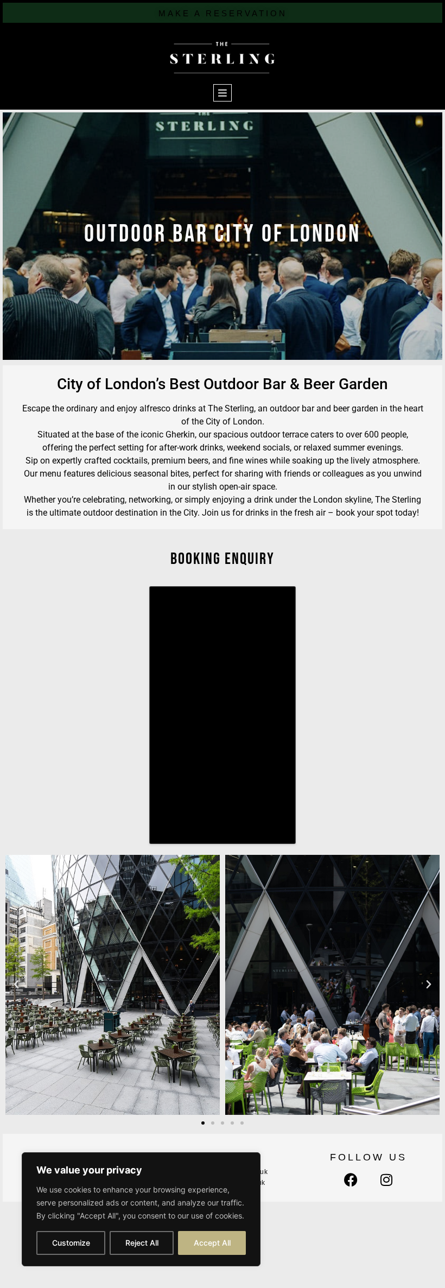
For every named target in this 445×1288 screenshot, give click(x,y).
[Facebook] (350, 1180)
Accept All (212, 1242)
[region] (141, 1209)
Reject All (141, 1242)
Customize (71, 1242)
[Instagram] (386, 1180)
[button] (16, 984)
